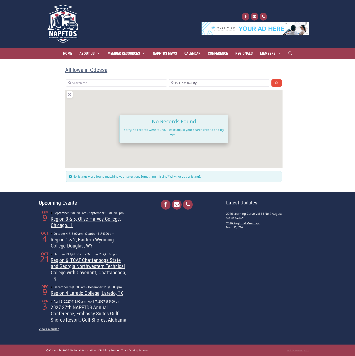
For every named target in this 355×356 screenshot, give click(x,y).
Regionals (244, 53)
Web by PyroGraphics (298, 350)
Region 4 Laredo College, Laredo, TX (87, 293)
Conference (218, 53)
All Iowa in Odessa (86, 69)
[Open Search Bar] (290, 53)
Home (67, 53)
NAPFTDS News (165, 53)
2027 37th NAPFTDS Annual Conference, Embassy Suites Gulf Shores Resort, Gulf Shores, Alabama (88, 313)
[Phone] (263, 17)
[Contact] (254, 17)
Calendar (192, 53)
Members (267, 53)
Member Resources (124, 53)
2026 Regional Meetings (243, 223)
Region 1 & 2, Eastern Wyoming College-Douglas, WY (82, 243)
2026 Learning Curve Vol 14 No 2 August (254, 214)
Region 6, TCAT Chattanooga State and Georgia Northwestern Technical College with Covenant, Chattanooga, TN (88, 269)
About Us (87, 53)
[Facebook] (245, 17)
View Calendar (49, 329)
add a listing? (191, 176)
